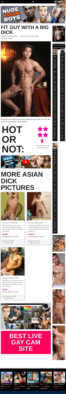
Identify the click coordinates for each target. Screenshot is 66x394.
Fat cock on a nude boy (9, 223)
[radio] (40, 129)
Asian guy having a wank (10, 278)
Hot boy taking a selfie (35, 223)
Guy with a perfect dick (55, 65)
